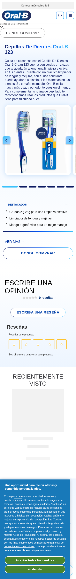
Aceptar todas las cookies (35, 560)
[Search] (60, 15)
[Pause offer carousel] (69, 5)
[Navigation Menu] (70, 15)
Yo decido (35, 569)
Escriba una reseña (38, 312)
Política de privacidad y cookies (41, 531)
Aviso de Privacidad (24, 534)
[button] (6, 141)
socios (18, 500)
